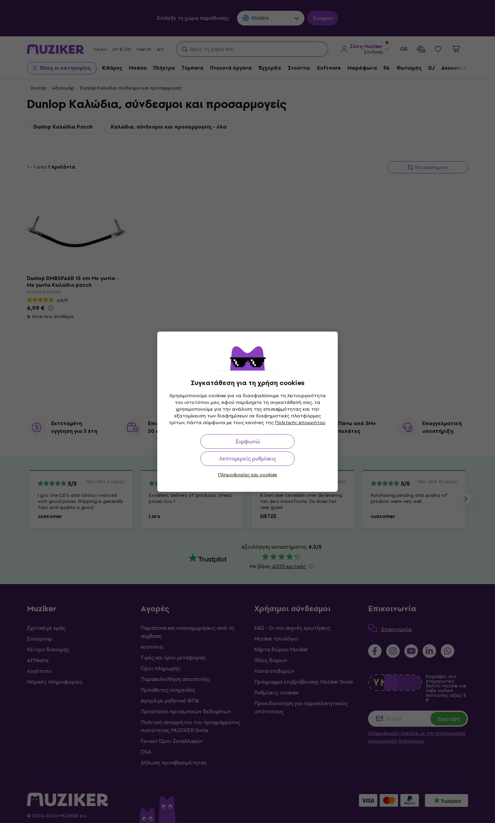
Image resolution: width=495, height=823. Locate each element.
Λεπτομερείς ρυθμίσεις (247, 458)
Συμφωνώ (247, 441)
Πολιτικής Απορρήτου (300, 422)
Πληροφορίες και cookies (247, 474)
